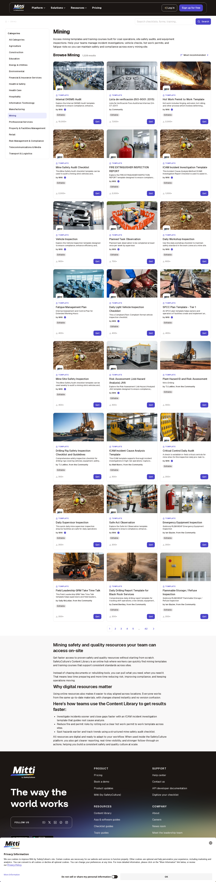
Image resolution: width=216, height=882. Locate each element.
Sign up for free (191, 7)
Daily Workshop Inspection (178, 239)
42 (146, 628)
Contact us (158, 781)
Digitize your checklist (165, 794)
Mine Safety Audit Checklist (72, 167)
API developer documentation (169, 788)
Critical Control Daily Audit (178, 450)
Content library (102, 813)
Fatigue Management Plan (71, 307)
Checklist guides (103, 826)
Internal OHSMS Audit (68, 99)
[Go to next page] (153, 629)
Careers (156, 819)
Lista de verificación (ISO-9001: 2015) (131, 99)
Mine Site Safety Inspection (72, 379)
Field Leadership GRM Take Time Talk (78, 590)
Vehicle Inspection (66, 239)
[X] (49, 822)
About (155, 813)
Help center (159, 775)
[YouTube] (43, 822)
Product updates (103, 788)
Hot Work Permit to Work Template (183, 99)
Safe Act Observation (122, 522)
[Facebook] (60, 822)
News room (159, 826)
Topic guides (101, 832)
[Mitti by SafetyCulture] (18, 8)
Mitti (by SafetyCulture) (107, 794)
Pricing (98, 775)
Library (13, 21)
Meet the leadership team (167, 832)
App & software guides (107, 819)
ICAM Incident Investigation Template (185, 167)
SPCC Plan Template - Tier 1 (179, 307)
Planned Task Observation (125, 239)
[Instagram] (66, 822)
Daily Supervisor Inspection (72, 522)
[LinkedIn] (55, 822)
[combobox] (164, 21)
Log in (171, 7)
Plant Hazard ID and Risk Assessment (185, 379)
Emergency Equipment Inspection (182, 522)
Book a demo (101, 781)
